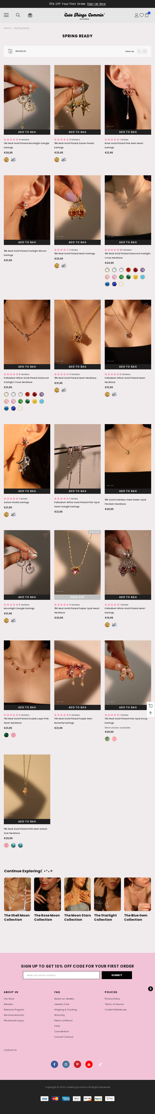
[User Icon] (137, 15)
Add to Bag (27, 132)
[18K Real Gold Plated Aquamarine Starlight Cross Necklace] (107, 284)
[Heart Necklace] (63, 390)
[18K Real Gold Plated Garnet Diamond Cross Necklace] (128, 269)
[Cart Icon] (147, 15)
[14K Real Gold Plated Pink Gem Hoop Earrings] (114, 738)
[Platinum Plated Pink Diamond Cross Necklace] (114, 277)
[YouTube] (89, 1064)
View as (129, 51)
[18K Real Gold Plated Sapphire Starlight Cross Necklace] (114, 284)
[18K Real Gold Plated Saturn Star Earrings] (56, 159)
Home (7, 28)
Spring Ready (21, 28)
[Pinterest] (77, 1064)
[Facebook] (54, 1064)
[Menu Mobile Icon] (6, 15)
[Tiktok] (100, 1064)
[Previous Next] (27, 100)
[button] (11, 139)
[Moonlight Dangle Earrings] (13, 159)
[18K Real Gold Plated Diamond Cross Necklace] (107, 269)
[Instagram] (66, 1064)
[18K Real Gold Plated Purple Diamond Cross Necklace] (142, 269)
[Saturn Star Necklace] (20, 845)
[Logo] (84, 15)
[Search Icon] (18, 15)
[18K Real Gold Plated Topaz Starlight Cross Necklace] (142, 277)
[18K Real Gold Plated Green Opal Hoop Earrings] (107, 738)
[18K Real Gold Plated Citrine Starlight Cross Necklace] (135, 277)
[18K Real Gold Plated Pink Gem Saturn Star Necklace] (6, 845)
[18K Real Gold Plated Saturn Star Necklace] (13, 845)
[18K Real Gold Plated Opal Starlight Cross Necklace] (121, 284)
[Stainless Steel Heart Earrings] (63, 265)
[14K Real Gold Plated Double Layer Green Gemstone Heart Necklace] (6, 735)
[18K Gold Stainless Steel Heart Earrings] (56, 265)
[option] (27, 100)
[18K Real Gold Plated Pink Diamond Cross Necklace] (107, 277)
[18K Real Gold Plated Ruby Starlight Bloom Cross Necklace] (135, 269)
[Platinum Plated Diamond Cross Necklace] (114, 269)
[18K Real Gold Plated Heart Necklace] (56, 390)
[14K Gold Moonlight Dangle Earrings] (6, 159)
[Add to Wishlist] (45, 70)
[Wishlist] (142, 15)
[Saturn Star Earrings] (63, 159)
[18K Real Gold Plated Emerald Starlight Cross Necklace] (128, 277)
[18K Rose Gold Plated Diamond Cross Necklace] (121, 269)
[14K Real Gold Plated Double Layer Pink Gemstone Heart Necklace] (13, 735)
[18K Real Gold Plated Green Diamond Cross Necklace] (121, 277)
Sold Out (77, 597)
